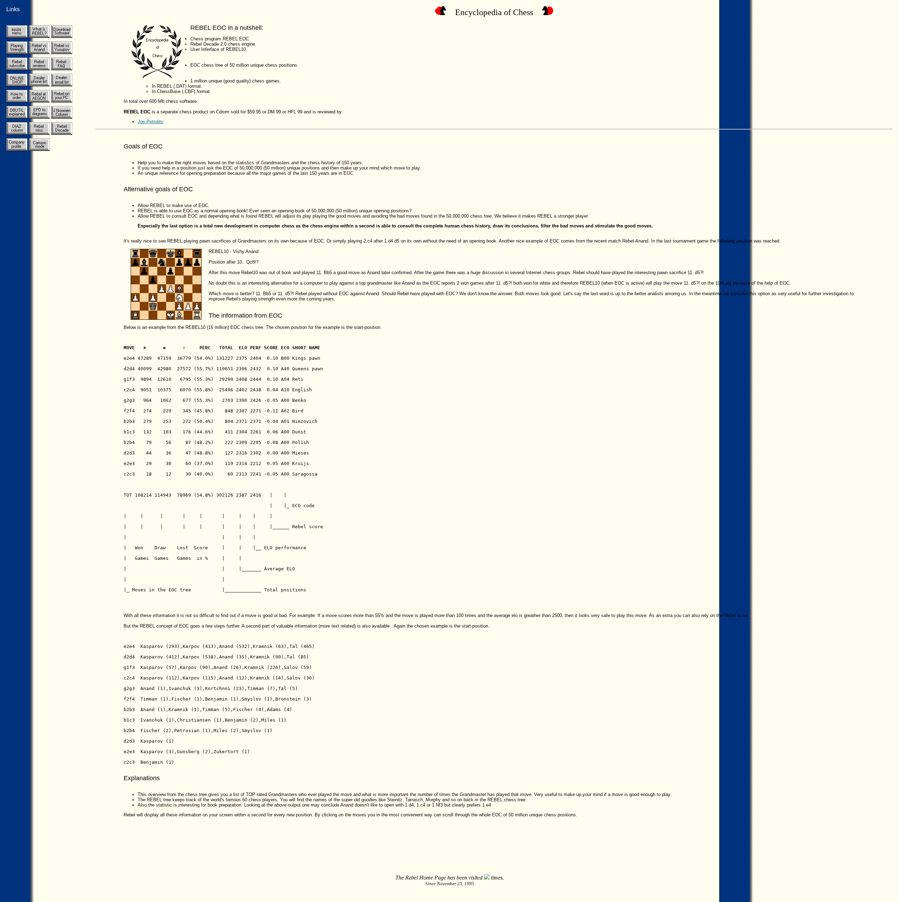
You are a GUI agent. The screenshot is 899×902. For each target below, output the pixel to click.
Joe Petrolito (150, 121)
